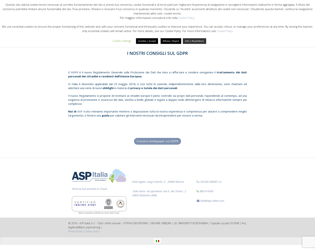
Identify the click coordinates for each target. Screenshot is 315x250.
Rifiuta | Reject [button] (171, 41)
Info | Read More (194, 41)
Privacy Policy (75, 231)
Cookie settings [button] (121, 41)
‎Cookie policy (92, 231)
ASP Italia (83, 111)
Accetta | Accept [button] (147, 41)
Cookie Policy (186, 18)
